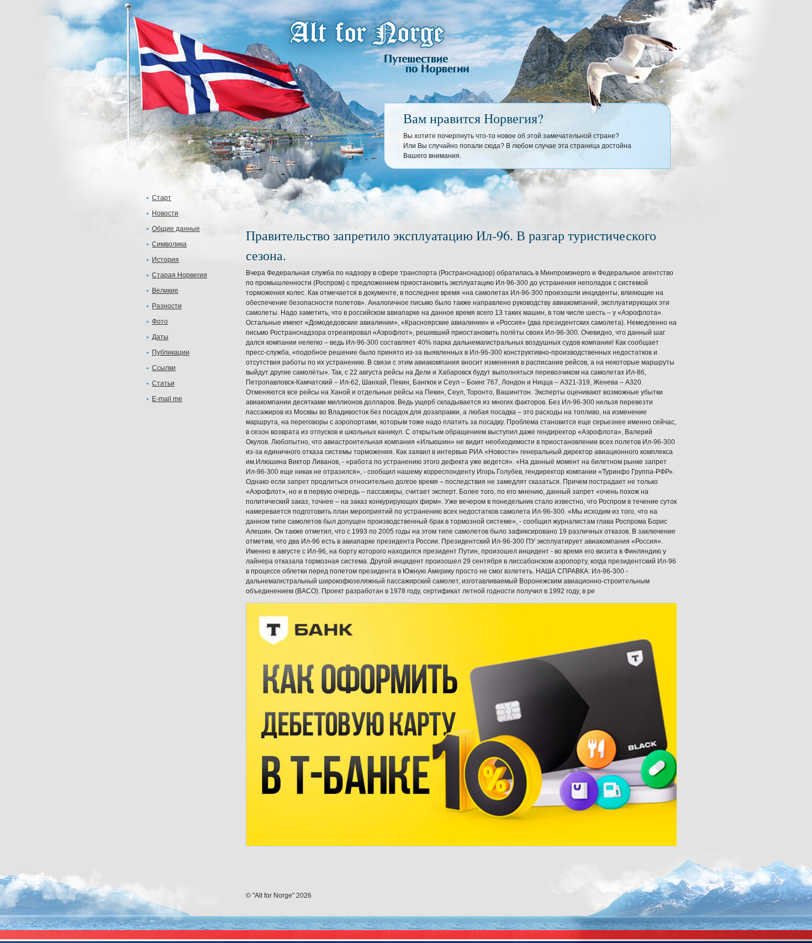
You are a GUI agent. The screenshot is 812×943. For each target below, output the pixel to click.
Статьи (163, 383)
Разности (167, 306)
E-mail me (167, 399)
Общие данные (176, 229)
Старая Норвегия (179, 275)
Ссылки (164, 368)
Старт (161, 198)
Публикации (170, 352)
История (165, 260)
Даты (160, 337)
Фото (160, 321)
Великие (165, 290)
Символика (169, 244)
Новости (165, 213)
